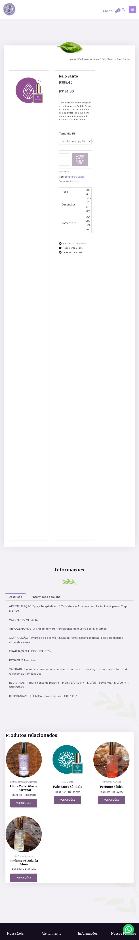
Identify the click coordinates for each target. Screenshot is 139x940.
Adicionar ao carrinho (80, 159)
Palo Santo (108, 59)
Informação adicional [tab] (46, 597)
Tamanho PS (67, 133)
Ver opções (23, 803)
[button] (39, 80)
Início (73, 59)
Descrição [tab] (15, 597)
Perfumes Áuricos (88, 59)
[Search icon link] (123, 10)
